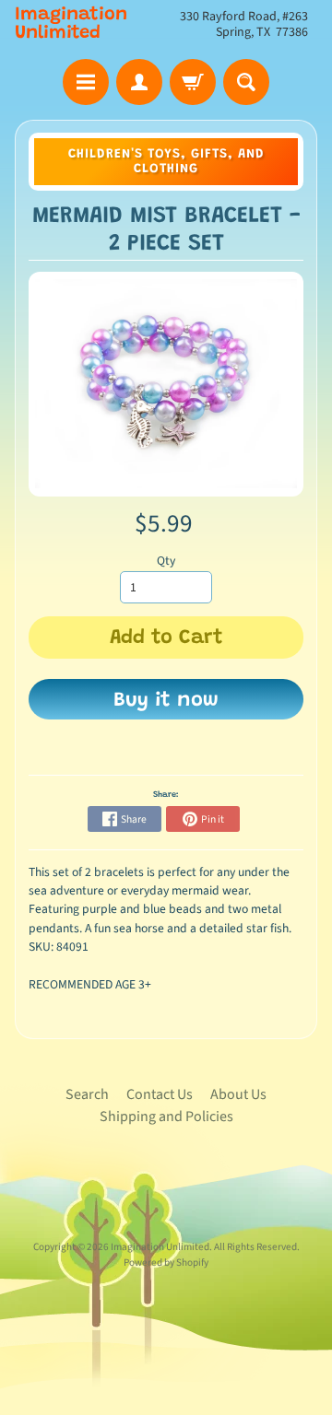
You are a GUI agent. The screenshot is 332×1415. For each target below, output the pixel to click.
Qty (166, 560)
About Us (238, 1094)
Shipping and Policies (166, 1116)
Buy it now (166, 701)
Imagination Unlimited (71, 24)
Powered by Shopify (166, 1262)
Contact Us (159, 1094)
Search (87, 1094)
